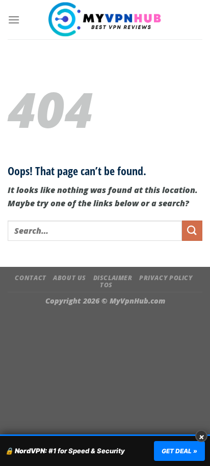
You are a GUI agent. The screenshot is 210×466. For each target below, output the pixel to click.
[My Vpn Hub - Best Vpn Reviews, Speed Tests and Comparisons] (105, 19)
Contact (30, 277)
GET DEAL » (179, 451)
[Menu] (14, 19)
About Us (69, 277)
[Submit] (192, 230)
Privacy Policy (166, 277)
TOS (106, 285)
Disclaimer (113, 277)
